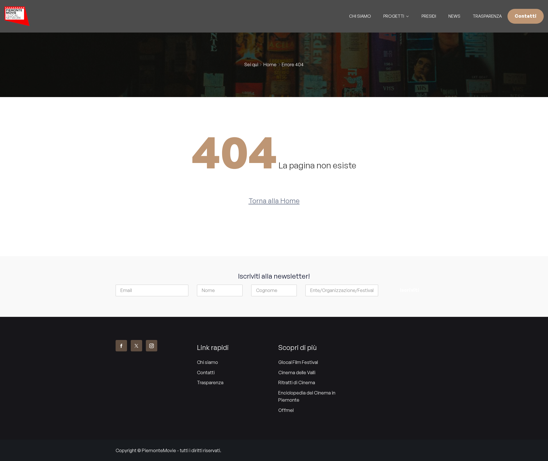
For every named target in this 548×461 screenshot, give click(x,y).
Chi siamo (207, 362)
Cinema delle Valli (296, 372)
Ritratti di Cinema (296, 382)
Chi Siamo (360, 16)
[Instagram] (151, 345)
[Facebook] (121, 345)
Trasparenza (487, 16)
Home (270, 64)
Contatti (526, 16)
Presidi (429, 16)
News (454, 16)
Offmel (286, 410)
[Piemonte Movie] (68, 16)
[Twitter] (136, 345)
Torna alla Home (274, 200)
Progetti (393, 16)
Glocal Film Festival (298, 362)
